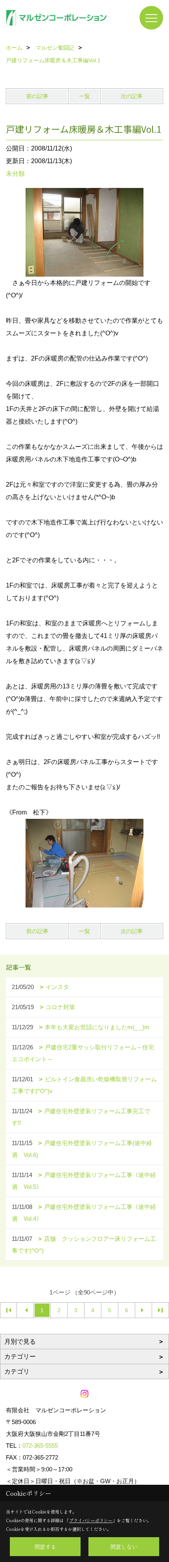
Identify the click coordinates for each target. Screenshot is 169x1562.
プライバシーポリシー (90, 1520)
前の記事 (37, 96)
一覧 (84, 96)
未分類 (15, 173)
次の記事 (132, 96)
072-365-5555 (40, 1445)
